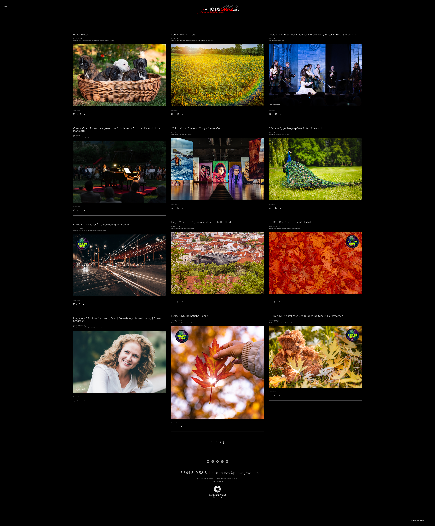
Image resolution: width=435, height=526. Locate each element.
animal (112, 40)
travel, (173, 228)
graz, (80, 40)
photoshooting (99, 327)
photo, (97, 40)
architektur (191, 228)
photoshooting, (87, 40)
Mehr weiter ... (77, 110)
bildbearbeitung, (105, 40)
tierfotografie (212, 27)
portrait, (91, 327)
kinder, (274, 228)
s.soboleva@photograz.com (235, 473)
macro (294, 322)
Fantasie (243, 27)
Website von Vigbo (417, 520)
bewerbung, (85, 327)
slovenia (192, 27)
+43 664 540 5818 (191, 473)
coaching (210, 40)
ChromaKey (226, 27)
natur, (93, 40)
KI (219, 27)
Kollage (235, 27)
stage (283, 40)
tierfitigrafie (201, 27)
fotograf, (76, 40)
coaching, (289, 322)
